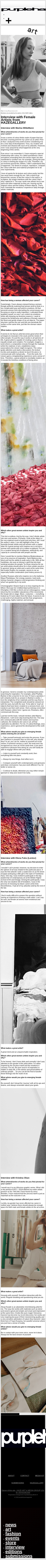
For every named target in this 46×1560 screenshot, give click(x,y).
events (12, 1538)
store (10, 1542)
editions (13, 1551)
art (8, 1529)
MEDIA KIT (39, 1476)
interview (15, 1547)
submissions (18, 1556)
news (10, 1524)
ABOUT (11, 1476)
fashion (13, 1533)
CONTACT (24, 1476)
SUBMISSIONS (17, 1483)
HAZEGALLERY (37, 1483)
